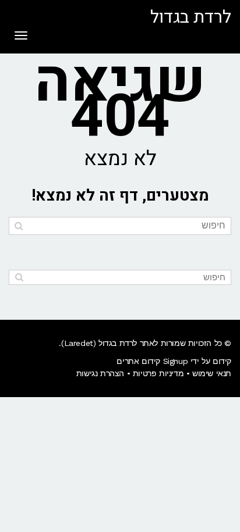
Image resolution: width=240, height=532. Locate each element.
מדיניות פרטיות (158, 373)
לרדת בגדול (190, 17)
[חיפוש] (19, 226)
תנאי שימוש (211, 373)
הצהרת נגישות (100, 373)
